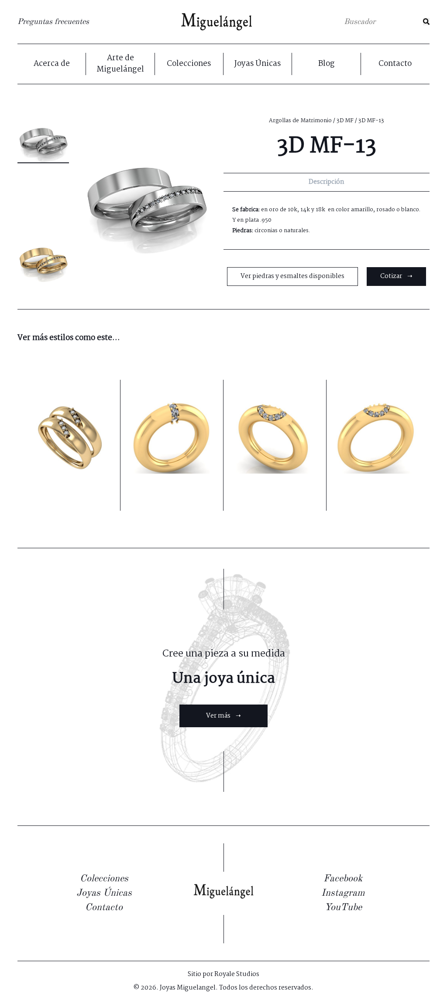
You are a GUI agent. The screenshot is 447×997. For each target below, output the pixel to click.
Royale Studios (236, 974)
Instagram (342, 893)
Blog (326, 64)
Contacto (395, 64)
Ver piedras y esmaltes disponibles (292, 276)
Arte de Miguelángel (120, 64)
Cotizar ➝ (396, 276)
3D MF (345, 120)
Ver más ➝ (223, 716)
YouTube (343, 907)
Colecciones (189, 64)
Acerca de (52, 64)
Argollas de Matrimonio (300, 120)
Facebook (342, 879)
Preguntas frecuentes (53, 22)
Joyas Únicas (257, 64)
